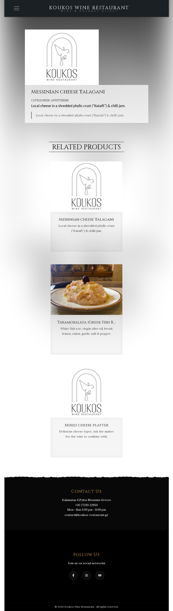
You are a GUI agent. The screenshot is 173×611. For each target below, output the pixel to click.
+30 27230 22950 (86, 505)
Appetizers (60, 100)
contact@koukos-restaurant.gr (86, 515)
